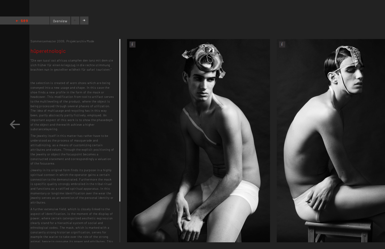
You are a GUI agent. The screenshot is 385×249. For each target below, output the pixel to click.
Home (22, 21)
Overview (60, 21)
